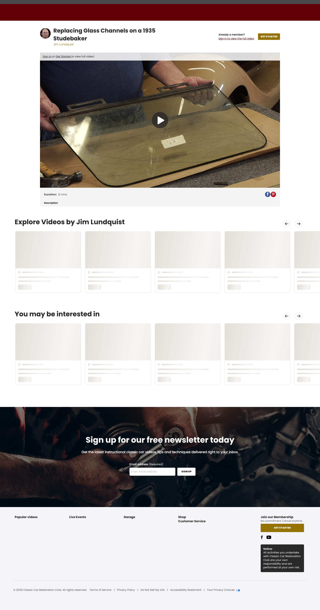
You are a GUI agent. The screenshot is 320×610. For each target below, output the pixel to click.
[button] (236, 37)
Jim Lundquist (63, 44)
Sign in (47, 56)
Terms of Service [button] (100, 590)
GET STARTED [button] (269, 36)
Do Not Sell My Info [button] (152, 590)
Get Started (64, 56)
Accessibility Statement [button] (186, 590)
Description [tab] (51, 203)
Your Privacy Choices (221, 590)
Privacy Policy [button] (126, 590)
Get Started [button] (282, 527)
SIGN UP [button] (186, 471)
